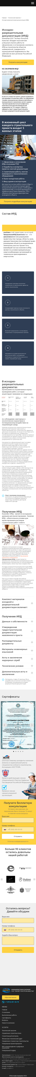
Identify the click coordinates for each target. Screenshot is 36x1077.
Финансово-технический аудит (12, 1039)
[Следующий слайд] (34, 879)
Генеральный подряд (9, 1050)
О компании (6, 1012)
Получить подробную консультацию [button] (18, 201)
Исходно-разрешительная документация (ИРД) (15, 20)
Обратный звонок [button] (10, 997)
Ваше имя (5, 816)
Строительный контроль (10, 1036)
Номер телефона (8, 825)
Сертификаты (6, 1018)
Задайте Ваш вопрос (10, 935)
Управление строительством (11, 1033)
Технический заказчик (14, 17)
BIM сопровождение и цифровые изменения (13, 1047)
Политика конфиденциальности (18, 841)
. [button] (15, 556)
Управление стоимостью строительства (15, 1041)
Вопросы (5, 1020)
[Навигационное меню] (32, 3)
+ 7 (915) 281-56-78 (12, 1002)
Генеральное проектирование (12, 1043)
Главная (4, 17)
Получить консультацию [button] (18, 62)
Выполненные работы (9, 1015)
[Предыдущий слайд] (1, 879)
